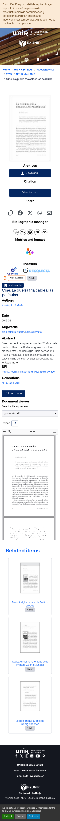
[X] (21, 756)
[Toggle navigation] (55, 60)
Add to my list (15, 285)
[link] (30, 173)
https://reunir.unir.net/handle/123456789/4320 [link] (28, 372)
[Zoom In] (34, 431)
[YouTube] (38, 756)
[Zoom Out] (31, 431)
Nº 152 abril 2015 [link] (25, 74)
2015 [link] (9, 74)
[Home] (30, 33)
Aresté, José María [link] (12, 305)
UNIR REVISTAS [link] (23, 70)
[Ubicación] (43, 756)
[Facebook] (16, 756)
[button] (56, 53)
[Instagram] (26, 756)
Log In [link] (9, 59)
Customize (33, 816)
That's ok (8, 816)
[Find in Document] (9, 431)
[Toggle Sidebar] (4, 431)
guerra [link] (20, 332)
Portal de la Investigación (30, 776)
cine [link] (4, 332)
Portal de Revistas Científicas (30, 770)
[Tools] (54, 432)
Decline (20, 816)
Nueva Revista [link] (45, 70)
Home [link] (6, 70)
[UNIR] (30, 751)
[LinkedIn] (31, 756)
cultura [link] (12, 332)
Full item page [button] (13, 393)
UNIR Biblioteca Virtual (30, 765)
